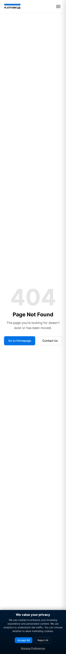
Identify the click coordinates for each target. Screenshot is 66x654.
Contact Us (50, 340)
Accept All (24, 640)
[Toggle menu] (58, 6)
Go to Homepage (19, 340)
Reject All (42, 640)
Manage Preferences (33, 648)
